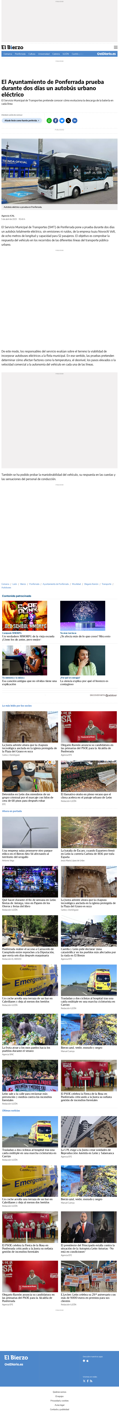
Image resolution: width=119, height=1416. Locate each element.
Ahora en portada (12, 811)
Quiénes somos (59, 1392)
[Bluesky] (62, 120)
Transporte (106, 584)
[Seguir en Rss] (91, 1381)
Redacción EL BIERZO (11, 959)
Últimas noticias (11, 1110)
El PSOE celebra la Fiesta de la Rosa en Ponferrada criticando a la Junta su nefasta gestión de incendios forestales (86, 1097)
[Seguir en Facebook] (88, 1381)
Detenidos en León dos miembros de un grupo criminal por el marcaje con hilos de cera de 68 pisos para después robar (27, 797)
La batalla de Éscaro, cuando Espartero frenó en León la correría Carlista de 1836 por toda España (88, 854)
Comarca (8, 54)
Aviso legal (59, 1405)
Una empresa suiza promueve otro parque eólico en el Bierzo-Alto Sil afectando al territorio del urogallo (27, 854)
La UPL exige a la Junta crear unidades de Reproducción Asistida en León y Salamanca (87, 1151)
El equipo (59, 1396)
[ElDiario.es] (106, 54)
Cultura (31, 54)
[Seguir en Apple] (87, 1360)
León (14, 584)
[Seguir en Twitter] (84, 1381)
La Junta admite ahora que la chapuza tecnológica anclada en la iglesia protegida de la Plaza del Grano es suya (29, 748)
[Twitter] (68, 120)
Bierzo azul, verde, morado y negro (81, 1047)
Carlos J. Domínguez (11, 755)
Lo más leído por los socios (17, 705)
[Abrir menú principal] (116, 47)
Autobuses (6, 587)
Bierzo (23, 584)
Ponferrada (20, 54)
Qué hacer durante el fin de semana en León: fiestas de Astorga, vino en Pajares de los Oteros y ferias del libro (29, 903)
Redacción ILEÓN (68, 801)
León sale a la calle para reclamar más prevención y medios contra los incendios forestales (27, 1097)
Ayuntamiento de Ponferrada (56, 584)
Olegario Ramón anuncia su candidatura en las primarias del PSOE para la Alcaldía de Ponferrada (87, 748)
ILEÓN (66, 54)
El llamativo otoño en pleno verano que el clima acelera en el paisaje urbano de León (86, 796)
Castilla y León (79, 54)
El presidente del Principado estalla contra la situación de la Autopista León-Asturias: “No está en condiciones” (88, 1248)
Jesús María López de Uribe (72, 860)
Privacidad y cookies (59, 1400)
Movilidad (76, 584)
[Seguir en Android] (84, 1360)
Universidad (43, 54)
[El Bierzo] (20, 1357)
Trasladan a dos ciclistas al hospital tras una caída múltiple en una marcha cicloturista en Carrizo (88, 1001)
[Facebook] (55, 120)
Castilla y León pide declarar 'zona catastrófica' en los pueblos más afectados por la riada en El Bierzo (88, 952)
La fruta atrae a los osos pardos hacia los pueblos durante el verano (26, 1049)
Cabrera (56, 54)
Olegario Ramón (91, 584)
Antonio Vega (8, 860)
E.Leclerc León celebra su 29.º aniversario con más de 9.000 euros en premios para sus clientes (88, 1298)
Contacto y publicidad (59, 1409)
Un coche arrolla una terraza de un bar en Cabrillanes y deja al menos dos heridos (27, 1000)
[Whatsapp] (49, 120)
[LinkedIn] (74, 120)
